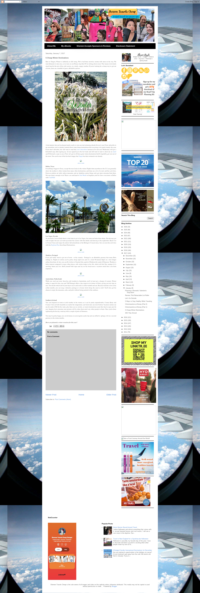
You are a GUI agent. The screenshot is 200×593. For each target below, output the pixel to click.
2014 (126, 323)
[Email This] (54, 326)
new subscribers (82, 149)
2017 (126, 253)
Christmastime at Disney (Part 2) (136, 304)
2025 (126, 230)
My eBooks (66, 46)
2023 (126, 235)
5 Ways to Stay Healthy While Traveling (138, 301)
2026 (126, 227)
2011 (126, 332)
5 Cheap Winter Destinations (134, 310)
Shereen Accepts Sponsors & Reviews (94, 46)
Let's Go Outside (130, 298)
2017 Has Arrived (131, 313)
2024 (126, 233)
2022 (126, 238)
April (127, 279)
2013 (126, 326)
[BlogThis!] (57, 326)
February (129, 285)
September (129, 264)
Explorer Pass (55, 245)
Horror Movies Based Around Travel (125, 527)
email (114, 152)
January (128, 288)
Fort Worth (83, 175)
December (129, 256)
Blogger (114, 586)
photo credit (81, 163)
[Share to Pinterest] (63, 326)
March (128, 282)
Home (81, 395)
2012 (126, 329)
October (128, 262)
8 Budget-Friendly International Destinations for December (132, 550)
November (129, 259)
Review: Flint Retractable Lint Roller (137, 295)
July (127, 270)
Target (81, 156)
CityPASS (52, 177)
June (127, 273)
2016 (126, 317)
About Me (51, 46)
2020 (126, 244)
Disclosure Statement (125, 46)
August (128, 267)
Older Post (111, 395)
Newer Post (51, 395)
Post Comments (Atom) (63, 399)
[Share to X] (59, 326)
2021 (126, 241)
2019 (126, 247)
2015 (126, 320)
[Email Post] (50, 326)
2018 (126, 250)
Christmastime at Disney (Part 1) (136, 307)
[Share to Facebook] (61, 326)
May (127, 276)
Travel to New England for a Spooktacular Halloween (130, 539)
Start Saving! (137, 114)
